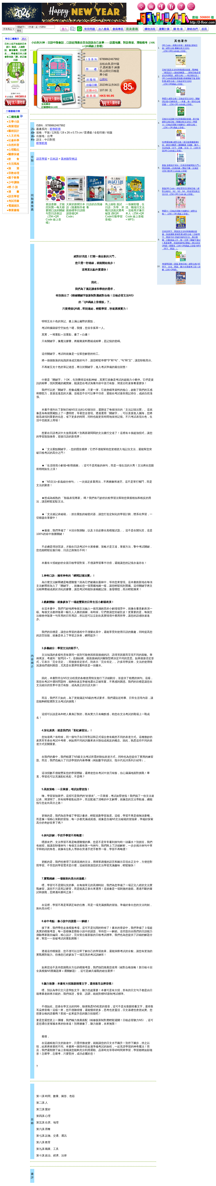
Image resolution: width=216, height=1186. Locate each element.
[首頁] (191, 10)
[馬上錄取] (115, 188)
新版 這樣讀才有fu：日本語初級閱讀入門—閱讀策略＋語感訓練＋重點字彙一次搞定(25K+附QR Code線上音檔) (181, 168)
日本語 (54, 158)
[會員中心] (171, 10)
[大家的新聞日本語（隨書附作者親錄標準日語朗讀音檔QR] (75, 188)
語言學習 (41, 158)
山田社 (104, 79)
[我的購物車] (151, 10)
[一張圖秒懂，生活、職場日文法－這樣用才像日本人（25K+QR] (135, 188)
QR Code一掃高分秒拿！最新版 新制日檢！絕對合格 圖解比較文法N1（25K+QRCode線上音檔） (179, 48)
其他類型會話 (69, 158)
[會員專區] (118, 30)
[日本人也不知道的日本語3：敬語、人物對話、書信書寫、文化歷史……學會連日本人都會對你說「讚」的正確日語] (15, 76)
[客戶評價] (73, 30)
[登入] (64, 30)
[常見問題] (181, 10)
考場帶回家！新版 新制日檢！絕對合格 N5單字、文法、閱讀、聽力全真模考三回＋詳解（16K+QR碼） (181, 267)
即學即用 (55, 129)
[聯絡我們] (192, 30)
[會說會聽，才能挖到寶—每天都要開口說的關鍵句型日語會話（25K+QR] (55, 188)
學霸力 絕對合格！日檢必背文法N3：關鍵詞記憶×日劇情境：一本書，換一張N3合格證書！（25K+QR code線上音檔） (181, 101)
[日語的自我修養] (95, 188)
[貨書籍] (132, 30)
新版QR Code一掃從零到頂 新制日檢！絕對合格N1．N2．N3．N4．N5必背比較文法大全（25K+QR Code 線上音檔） (181, 191)
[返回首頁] (204, 30)
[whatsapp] (79, 30)
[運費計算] (164, 30)
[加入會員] (161, 10)
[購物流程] (150, 30)
